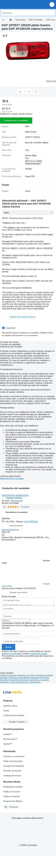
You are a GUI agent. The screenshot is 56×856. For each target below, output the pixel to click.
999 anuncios (17, 500)
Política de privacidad (12, 761)
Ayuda (6, 710)
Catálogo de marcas (12, 775)
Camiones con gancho (39, 680)
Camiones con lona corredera (30, 675)
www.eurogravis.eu (10, 529)
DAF (27, 126)
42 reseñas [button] (25, 507)
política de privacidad (11, 653)
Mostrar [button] (20, 521)
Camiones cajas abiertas (19, 677)
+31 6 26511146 (31, 521)
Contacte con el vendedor (16, 120)
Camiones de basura (19, 680)
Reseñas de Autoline (12, 771)
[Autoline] (10, 19)
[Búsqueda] (52, 13)
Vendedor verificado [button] (14, 498)
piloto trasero (30, 132)
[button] (52, 4)
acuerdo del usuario (38, 653)
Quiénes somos (10, 706)
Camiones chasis (8, 682)
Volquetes (35, 677)
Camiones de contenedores (28, 682)
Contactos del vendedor (13, 715)
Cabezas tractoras (8, 675)
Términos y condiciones (13, 756)
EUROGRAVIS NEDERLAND (15, 495)
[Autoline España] (17, 4)
